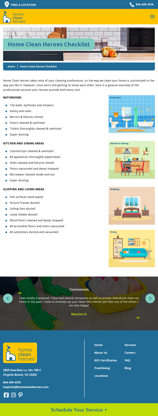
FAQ (127, 360)
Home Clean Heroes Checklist (38, 66)
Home (11, 66)
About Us (100, 352)
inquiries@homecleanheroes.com (26, 387)
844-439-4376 (144, 4)
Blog (128, 368)
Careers (130, 352)
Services (130, 345)
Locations (101, 376)
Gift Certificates (105, 360)
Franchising (102, 368)
